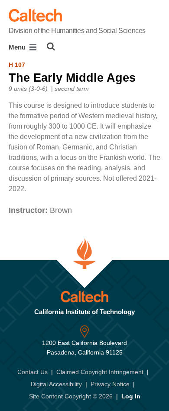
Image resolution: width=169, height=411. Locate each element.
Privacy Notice (110, 384)
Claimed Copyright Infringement (99, 371)
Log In (130, 396)
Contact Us (32, 371)
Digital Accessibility (56, 384)
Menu (18, 47)
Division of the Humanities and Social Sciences (77, 30)
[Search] (51, 46)
